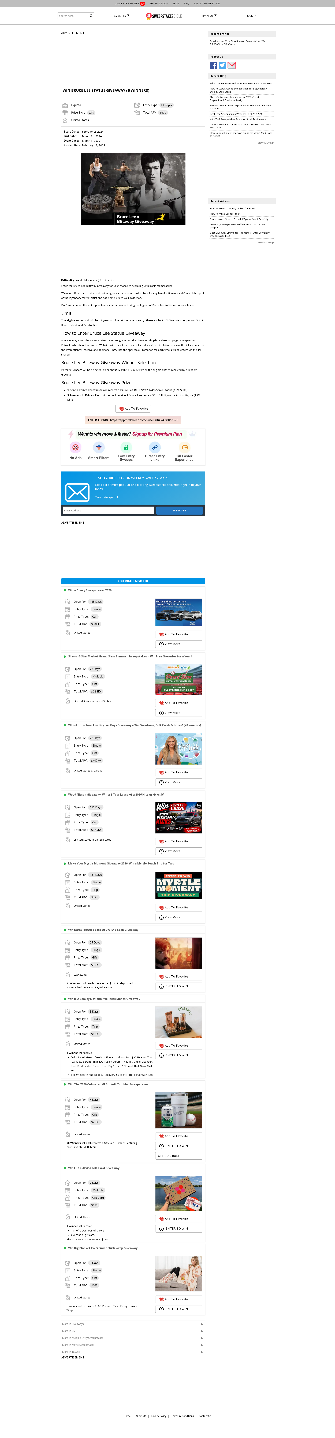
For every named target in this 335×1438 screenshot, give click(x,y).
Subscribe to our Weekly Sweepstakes (133, 477)
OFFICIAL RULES (169, 1156)
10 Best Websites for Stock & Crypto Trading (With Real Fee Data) (240, 126)
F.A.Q (186, 3)
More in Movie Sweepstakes (78, 1344)
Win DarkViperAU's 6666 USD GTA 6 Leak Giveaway (103, 930)
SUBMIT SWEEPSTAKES (207, 3)
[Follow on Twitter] (222, 65)
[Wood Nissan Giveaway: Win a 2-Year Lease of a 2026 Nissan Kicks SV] (178, 832)
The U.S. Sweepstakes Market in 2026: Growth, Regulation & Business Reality (235, 98)
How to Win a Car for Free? (225, 213)
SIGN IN (251, 15)
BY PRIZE (207, 15)
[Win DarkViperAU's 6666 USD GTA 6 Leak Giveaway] (178, 968)
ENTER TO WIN (176, 986)
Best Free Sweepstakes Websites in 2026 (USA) (236, 113)
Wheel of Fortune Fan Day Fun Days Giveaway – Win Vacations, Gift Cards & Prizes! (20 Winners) (134, 725)
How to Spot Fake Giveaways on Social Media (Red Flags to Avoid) (241, 134)
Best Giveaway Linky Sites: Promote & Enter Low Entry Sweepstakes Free (240, 234)
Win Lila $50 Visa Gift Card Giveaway (93, 1168)
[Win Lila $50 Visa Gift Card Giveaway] (178, 1210)
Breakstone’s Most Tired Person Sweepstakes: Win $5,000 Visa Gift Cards (238, 43)
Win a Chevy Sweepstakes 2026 (89, 590)
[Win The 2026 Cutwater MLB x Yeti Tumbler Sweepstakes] (178, 1127)
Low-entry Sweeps (129, 3)
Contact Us (205, 1416)
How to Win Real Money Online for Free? (232, 208)
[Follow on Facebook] (213, 65)
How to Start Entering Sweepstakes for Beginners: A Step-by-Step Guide (238, 90)
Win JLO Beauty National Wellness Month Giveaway (104, 999)
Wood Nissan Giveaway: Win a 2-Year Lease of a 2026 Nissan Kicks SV (116, 794)
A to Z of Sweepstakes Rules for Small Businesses (238, 119)
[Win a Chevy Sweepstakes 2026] (178, 625)
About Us (141, 1416)
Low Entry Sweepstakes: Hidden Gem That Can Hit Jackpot (237, 226)
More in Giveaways (73, 1323)
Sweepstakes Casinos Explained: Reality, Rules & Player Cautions (240, 107)
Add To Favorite (136, 408)
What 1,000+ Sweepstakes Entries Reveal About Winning (241, 83)
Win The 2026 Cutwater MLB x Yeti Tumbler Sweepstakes (108, 1084)
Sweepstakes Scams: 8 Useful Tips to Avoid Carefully (239, 219)
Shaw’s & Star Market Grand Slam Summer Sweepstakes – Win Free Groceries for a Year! (130, 656)
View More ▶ (266, 142)
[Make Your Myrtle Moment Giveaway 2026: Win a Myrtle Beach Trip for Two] (178, 898)
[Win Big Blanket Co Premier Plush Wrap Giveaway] (178, 1290)
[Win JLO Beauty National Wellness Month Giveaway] (178, 1037)
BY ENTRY (120, 15)
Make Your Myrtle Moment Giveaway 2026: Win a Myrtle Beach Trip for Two (121, 863)
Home (127, 1416)
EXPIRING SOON (158, 3)
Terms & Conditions (182, 1416)
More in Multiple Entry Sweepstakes (82, 1337)
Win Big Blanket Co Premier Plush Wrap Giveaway (102, 1248)
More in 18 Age (71, 1351)
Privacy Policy (158, 1416)
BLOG (175, 3)
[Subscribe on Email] (231, 65)
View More (172, 644)
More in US (68, 1330)
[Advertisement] (133, 59)
